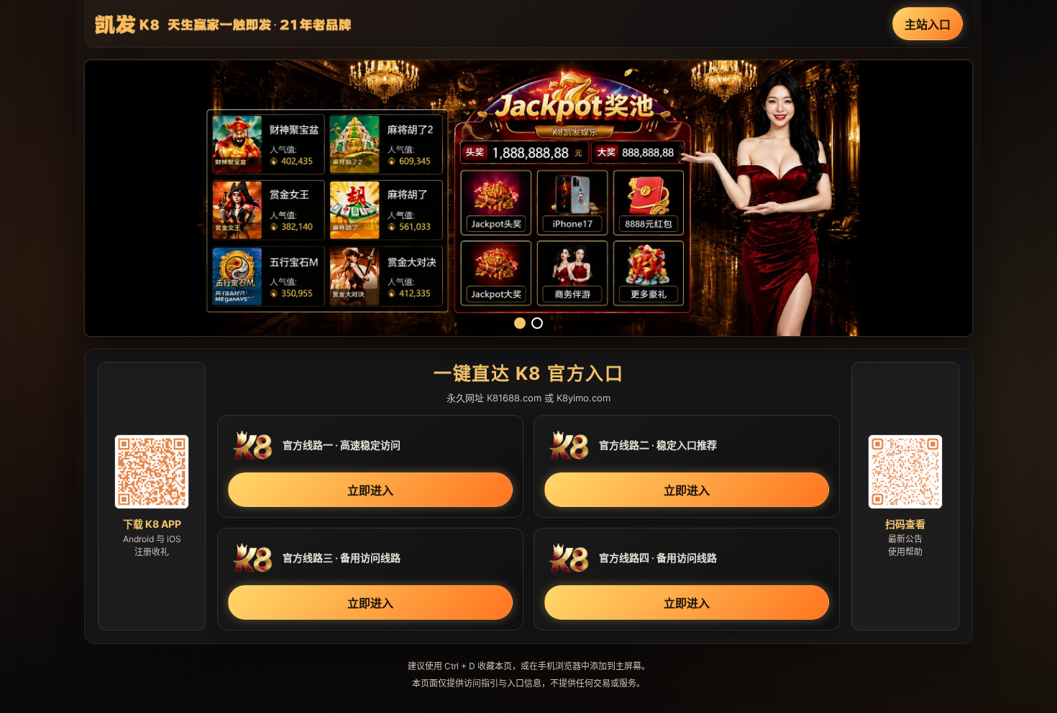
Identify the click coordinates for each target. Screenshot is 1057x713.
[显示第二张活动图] (537, 323)
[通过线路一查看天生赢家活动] (528, 198)
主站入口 (928, 24)
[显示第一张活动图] (520, 323)
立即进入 (370, 490)
